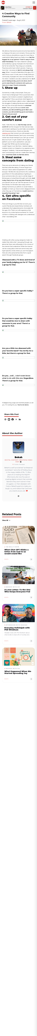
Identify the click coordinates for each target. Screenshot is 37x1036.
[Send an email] (18, 496)
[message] (9, 419)
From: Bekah (6, 22)
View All (5, 520)
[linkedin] (20, 419)
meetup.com (6, 133)
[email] (5, 419)
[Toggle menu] (34, 2)
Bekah (18, 457)
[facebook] (12, 419)
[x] (16, 419)
